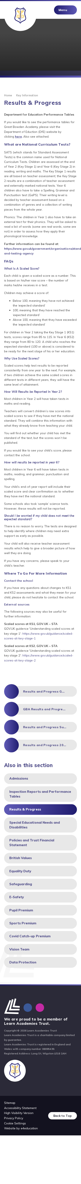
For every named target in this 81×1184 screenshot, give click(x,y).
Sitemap (9, 1103)
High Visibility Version (19, 1113)
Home (8, 95)
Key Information (27, 95)
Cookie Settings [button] (15, 1123)
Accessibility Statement (20, 1108)
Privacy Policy (13, 1118)
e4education (29, 1128)
